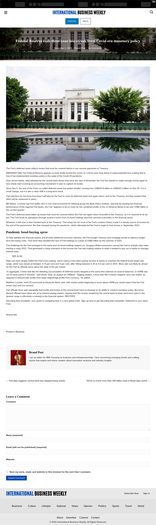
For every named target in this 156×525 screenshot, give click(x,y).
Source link (11, 314)
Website (10, 459)
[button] (72, 21)
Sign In (146, 493)
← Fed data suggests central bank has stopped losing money (35, 380)
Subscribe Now (131, 493)
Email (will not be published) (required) (26, 447)
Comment (11, 401)
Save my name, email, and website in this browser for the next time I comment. (50, 472)
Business (20, 331)
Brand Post (80, 48)
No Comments (95, 48)
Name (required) (14, 435)
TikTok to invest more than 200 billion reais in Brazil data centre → (118, 380)
